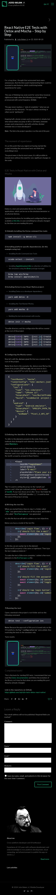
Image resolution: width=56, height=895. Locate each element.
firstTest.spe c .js (23, 558)
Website (7, 766)
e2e (7, 511)
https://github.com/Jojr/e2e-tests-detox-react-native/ (25, 692)
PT (48, 4)
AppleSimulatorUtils (23, 266)
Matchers (14, 444)
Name (7, 746)
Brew (29, 268)
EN (45, 4)
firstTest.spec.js (21, 514)
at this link (16, 221)
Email (7, 756)
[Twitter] (24, 891)
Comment (8, 721)
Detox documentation (20, 678)
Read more (45, 859)
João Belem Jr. (22, 39)
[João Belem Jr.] (14, 4)
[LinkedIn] (28, 891)
